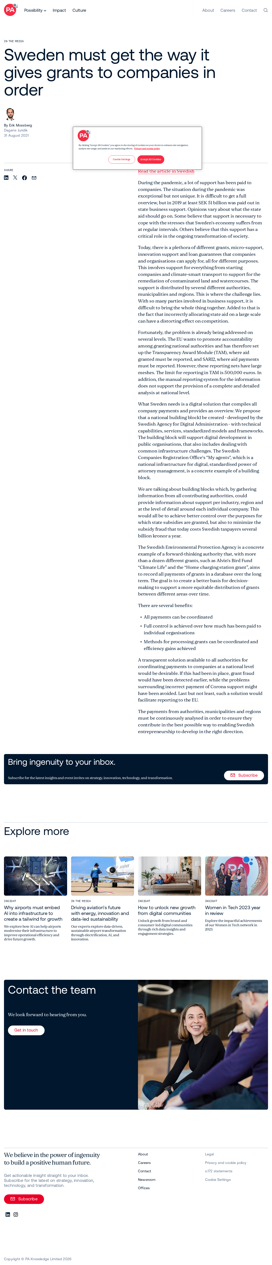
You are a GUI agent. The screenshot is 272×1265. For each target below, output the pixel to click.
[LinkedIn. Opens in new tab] (8, 1215)
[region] (137, 148)
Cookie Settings (218, 1179)
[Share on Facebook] (24, 178)
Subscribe (248, 775)
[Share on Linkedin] (6, 177)
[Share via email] (34, 178)
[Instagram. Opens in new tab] (16, 1215)
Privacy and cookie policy (147, 148)
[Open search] (265, 10)
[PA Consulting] (11, 10)
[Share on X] (15, 177)
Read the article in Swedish (166, 171)
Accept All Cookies (150, 159)
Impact (59, 10)
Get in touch (26, 1030)
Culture (79, 10)
